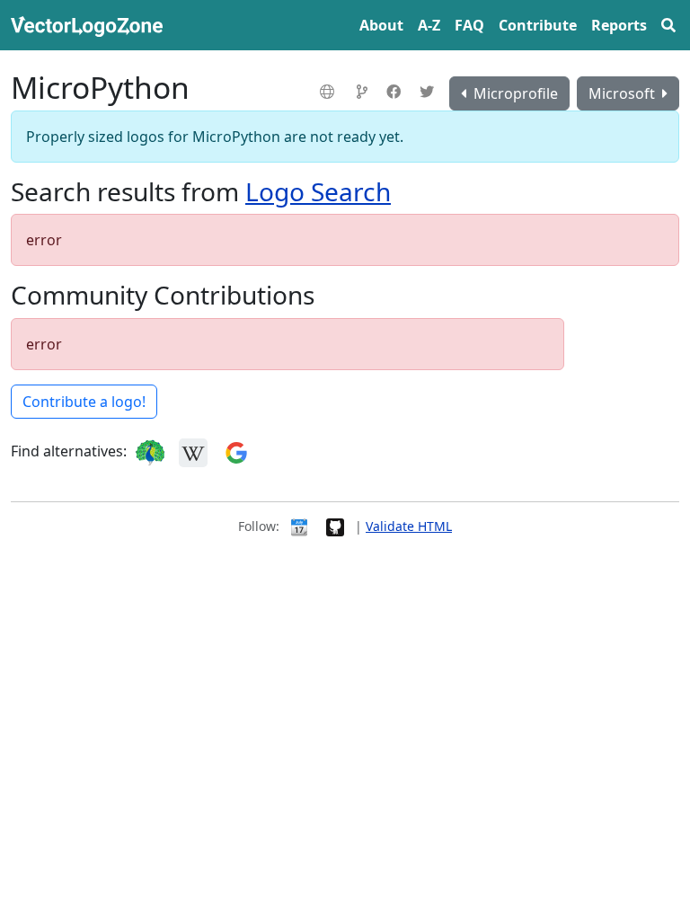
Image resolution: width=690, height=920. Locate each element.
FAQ (469, 25)
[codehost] (364, 92)
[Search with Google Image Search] (236, 451)
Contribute (538, 25)
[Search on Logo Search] (150, 451)
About (381, 25)
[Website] (329, 92)
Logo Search (318, 191)
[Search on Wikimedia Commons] (193, 451)
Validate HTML (409, 526)
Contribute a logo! (84, 401)
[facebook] (395, 92)
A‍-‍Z (429, 25)
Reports (619, 25)
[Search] (668, 25)
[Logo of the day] (299, 526)
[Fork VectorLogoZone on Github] (335, 526)
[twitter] (429, 92)
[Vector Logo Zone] (90, 25)
